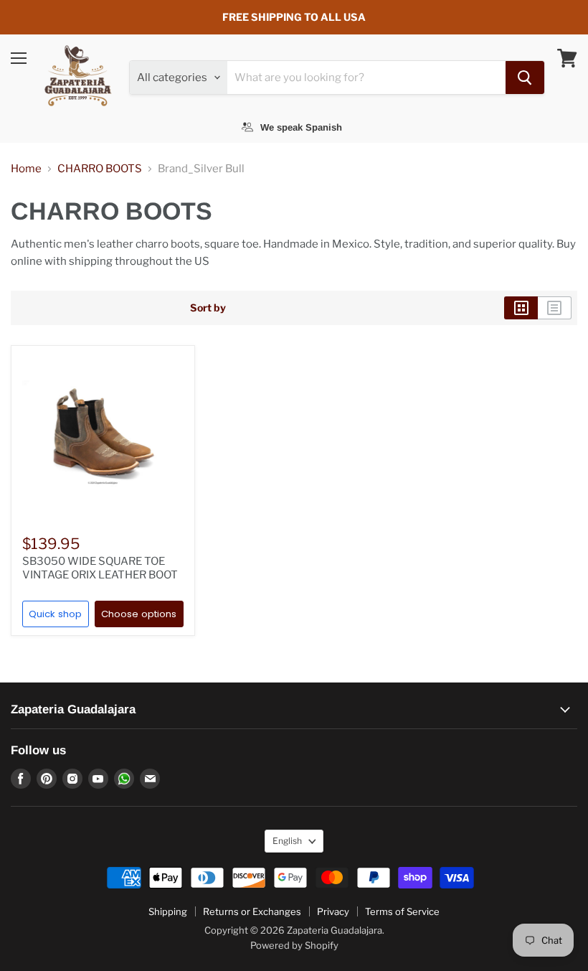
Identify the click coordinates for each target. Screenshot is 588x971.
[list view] (555, 307)
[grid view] (521, 307)
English (287, 840)
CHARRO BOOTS (99, 169)
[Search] (525, 77)
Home (26, 169)
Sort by (208, 308)
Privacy (333, 911)
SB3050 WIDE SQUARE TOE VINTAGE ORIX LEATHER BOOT (100, 568)
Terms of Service (402, 911)
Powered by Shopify (294, 945)
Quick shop (55, 614)
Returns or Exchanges (252, 911)
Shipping (167, 911)
